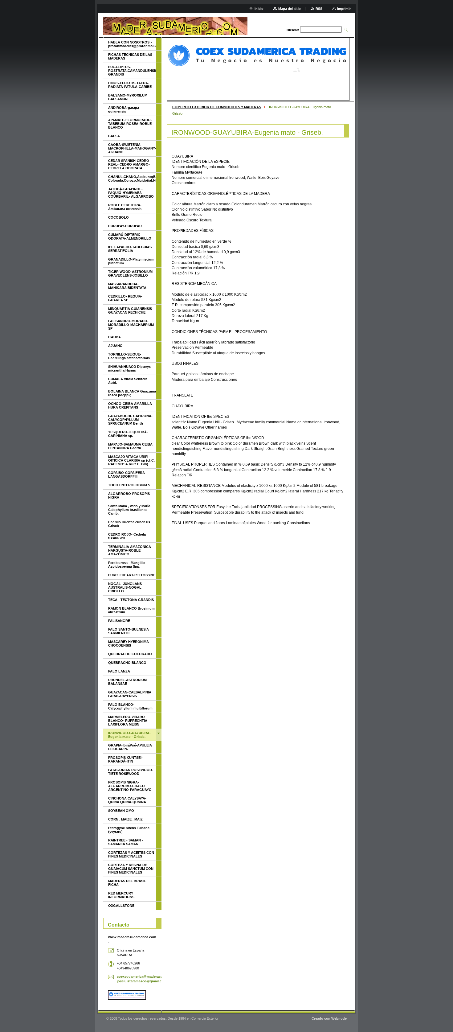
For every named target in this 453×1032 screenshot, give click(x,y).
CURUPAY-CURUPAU (125, 226)
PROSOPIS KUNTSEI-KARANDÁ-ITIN (125, 759)
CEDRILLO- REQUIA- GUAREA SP (125, 298)
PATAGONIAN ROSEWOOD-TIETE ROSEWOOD (130, 771)
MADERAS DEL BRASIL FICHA (127, 882)
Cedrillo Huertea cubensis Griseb (129, 524)
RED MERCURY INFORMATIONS (121, 895)
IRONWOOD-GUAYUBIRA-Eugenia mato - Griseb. (129, 734)
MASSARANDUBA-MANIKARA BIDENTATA (127, 286)
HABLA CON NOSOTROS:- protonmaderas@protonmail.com (132, 44)
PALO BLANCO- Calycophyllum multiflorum (130, 706)
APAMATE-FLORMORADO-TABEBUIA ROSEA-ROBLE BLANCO (130, 123)
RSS (319, 8)
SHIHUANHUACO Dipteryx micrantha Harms (129, 368)
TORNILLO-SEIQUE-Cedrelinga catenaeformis (129, 356)
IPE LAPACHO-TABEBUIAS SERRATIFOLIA (130, 249)
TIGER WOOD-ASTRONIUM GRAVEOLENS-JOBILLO (130, 273)
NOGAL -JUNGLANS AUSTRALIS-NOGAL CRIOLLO (125, 587)
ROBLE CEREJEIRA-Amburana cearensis (124, 207)
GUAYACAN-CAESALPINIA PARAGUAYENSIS (129, 694)
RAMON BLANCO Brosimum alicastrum (131, 610)
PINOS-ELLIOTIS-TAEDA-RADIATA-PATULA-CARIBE (130, 84)
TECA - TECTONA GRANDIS (131, 600)
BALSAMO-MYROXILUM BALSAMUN (127, 97)
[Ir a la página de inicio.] (175, 26)
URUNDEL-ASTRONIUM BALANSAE (127, 681)
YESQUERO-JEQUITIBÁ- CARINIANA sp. (128, 434)
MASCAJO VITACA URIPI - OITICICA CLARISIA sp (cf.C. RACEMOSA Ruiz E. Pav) (131, 460)
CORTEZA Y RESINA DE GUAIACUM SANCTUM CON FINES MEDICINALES (130, 868)
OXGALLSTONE (121, 905)
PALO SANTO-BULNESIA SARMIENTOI (128, 631)
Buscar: (293, 30)
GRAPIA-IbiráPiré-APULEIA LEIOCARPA (130, 747)
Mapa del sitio (289, 8)
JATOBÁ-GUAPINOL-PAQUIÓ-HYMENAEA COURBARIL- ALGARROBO (131, 192)
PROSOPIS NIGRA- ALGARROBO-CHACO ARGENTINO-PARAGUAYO (130, 785)
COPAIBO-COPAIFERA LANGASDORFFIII (126, 474)
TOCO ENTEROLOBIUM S (129, 485)
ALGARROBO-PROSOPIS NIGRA (129, 495)
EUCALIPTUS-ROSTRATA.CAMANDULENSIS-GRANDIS (132, 70)
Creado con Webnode (329, 1018)
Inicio (259, 8)
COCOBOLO (118, 217)
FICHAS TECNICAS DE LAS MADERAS (130, 56)
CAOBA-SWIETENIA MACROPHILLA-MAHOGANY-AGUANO (132, 148)
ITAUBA (114, 337)
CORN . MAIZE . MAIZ (125, 819)
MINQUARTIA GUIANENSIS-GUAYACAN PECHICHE (130, 310)
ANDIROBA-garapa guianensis (123, 109)
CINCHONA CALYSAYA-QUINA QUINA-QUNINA (127, 800)
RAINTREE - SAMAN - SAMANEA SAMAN (125, 842)
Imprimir (344, 8)
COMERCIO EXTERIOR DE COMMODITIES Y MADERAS (216, 107)
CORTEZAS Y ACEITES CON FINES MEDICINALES (131, 854)
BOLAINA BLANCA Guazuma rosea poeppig (132, 393)
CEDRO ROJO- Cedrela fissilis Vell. (127, 536)
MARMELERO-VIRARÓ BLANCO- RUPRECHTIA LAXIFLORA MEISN (127, 720)
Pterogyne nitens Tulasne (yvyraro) (128, 829)
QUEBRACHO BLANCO (127, 662)
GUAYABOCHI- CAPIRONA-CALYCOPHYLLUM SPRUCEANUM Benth (130, 419)
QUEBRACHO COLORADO (130, 654)
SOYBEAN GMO (121, 810)
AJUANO (115, 345)
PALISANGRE (119, 621)
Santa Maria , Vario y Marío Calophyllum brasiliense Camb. (129, 509)
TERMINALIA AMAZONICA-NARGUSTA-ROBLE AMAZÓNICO (130, 550)
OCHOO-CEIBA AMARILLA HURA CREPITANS (130, 405)
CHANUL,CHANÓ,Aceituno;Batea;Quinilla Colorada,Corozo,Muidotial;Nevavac (132, 178)
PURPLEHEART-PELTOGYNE (131, 575)
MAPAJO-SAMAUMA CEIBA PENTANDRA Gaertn (130, 446)
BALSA (114, 136)
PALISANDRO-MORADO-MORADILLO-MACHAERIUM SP (131, 324)
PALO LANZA (119, 671)
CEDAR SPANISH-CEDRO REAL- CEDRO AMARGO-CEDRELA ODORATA (129, 164)
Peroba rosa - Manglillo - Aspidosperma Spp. (128, 564)
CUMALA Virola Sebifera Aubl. (127, 380)
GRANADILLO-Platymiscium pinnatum (131, 261)
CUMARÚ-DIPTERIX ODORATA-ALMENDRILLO (129, 236)
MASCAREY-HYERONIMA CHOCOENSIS (128, 643)
